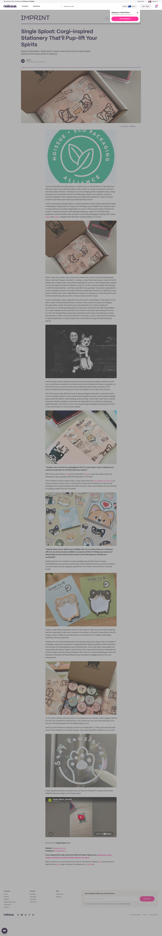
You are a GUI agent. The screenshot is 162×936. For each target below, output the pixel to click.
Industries (36, 6)
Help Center (141, 1)
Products (25, 6)
